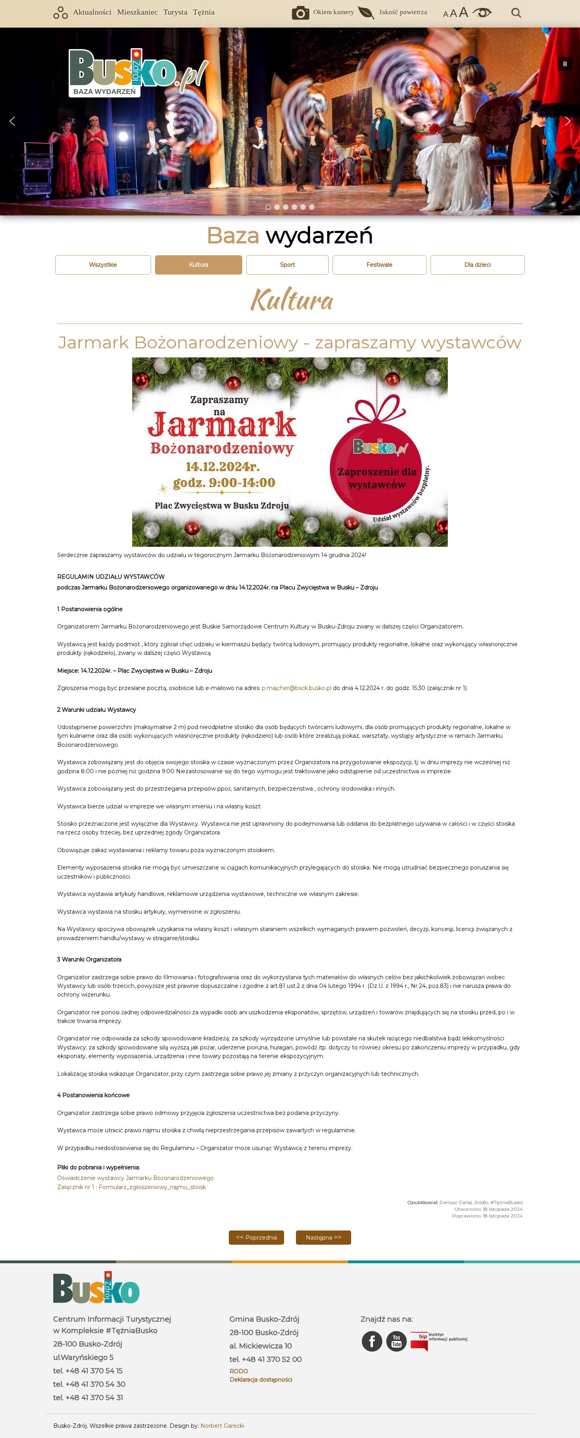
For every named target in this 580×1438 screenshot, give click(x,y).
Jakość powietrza (403, 12)
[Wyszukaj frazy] (516, 16)
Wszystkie (103, 264)
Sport (287, 264)
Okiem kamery (333, 12)
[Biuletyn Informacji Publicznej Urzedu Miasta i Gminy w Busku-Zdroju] (439, 1353)
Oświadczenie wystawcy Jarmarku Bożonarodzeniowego (135, 1178)
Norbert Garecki (222, 1425)
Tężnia (204, 12)
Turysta (175, 12)
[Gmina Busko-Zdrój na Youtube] (397, 1353)
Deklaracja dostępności (261, 1379)
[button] (12, 121)
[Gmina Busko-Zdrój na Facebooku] (373, 1353)
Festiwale (380, 264)
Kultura (198, 264)
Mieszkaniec (137, 12)
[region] (290, 121)
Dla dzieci (477, 264)
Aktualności (92, 12)
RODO (239, 1371)
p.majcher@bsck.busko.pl (296, 688)
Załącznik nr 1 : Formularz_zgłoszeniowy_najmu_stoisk (131, 1187)
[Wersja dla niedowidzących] (480, 15)
